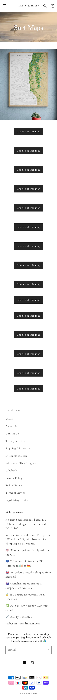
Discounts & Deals (16, 455)
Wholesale (12, 470)
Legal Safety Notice (17, 500)
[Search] (45, 6)
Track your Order (16, 441)
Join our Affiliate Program (21, 463)
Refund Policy (14, 485)
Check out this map (28, 131)
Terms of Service (15, 492)
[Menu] (4, 6)
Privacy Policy (14, 478)
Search (9, 419)
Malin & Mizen (31, 693)
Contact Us (12, 433)
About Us (11, 426)
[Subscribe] (47, 650)
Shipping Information (18, 448)
